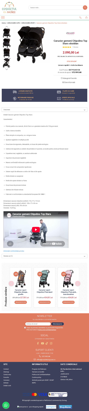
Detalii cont (7, 385)
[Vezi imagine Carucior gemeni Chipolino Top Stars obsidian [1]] (6, 43)
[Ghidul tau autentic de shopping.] (51, 407)
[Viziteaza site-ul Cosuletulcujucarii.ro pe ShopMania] (65, 407)
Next (6, 69)
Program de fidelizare (39, 369)
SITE (5, 364)
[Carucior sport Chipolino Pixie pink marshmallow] (68, 279)
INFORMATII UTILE (40, 364)
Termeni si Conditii (38, 372)
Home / (4, 23)
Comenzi (6, 380)
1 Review (75, 47)
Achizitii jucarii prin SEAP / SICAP (43, 380)
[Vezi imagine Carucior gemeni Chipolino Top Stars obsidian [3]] (6, 63)
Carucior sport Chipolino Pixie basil (44, 291)
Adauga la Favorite (69, 78)
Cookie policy (36, 377)
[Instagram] (51, 343)
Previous (6, 27)
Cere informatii (69, 82)
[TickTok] (47, 343)
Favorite (6, 377)
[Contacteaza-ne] (80, 17)
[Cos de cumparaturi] (86, 17)
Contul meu (7, 374)
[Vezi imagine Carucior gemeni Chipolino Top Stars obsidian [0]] (6, 33)
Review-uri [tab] (8, 256)
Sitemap (6, 372)
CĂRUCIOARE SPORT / (28, 23)
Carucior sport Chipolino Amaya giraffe (20, 292)
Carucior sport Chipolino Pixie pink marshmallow (68, 292)
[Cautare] (85, 7)
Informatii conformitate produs (13, 251)
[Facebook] (38, 343)
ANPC (34, 383)
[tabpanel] (31, 45)
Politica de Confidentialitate (47, 330)
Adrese (5, 383)
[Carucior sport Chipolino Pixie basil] (44, 279)
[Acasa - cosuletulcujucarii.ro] (13, 7)
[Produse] (3, 18)
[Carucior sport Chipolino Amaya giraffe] (21, 279)
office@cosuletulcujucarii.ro (45, 360)
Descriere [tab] (7, 110)
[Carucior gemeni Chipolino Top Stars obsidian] (31, 45)
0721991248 (46, 356)
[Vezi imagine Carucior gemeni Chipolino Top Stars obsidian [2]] (6, 53)
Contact (6, 369)
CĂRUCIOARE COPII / (14, 23)
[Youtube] (42, 343)
